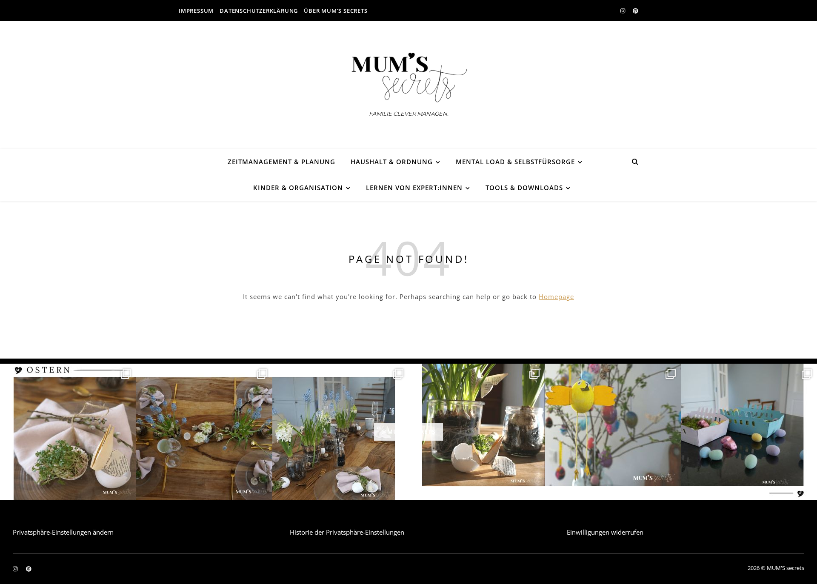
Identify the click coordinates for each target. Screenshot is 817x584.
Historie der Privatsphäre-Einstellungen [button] (347, 532)
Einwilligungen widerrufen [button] (605, 532)
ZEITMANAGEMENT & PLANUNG (281, 161)
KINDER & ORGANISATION (298, 187)
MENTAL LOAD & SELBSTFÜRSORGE (515, 161)
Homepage (556, 296)
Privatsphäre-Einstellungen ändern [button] (63, 532)
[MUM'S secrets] (408, 77)
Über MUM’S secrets (335, 10)
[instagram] (623, 10)
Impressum (196, 10)
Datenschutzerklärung (259, 10)
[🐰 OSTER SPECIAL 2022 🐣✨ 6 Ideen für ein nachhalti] (68, 432)
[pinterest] (635, 10)
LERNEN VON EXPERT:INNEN (414, 187)
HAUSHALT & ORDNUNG (392, 161)
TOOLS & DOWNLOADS (524, 187)
